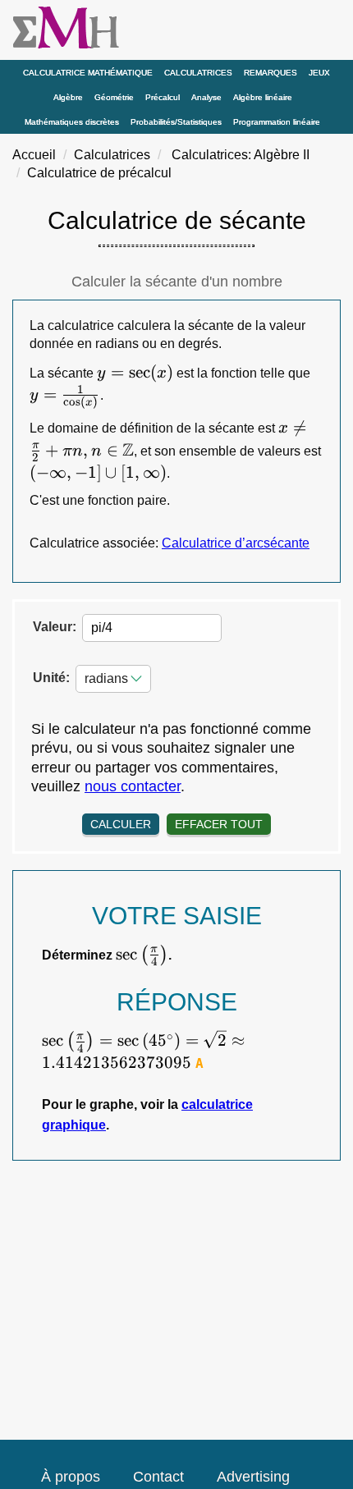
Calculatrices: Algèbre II (240, 155)
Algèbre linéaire (262, 97)
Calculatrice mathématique (88, 72)
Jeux (319, 72)
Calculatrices (198, 72)
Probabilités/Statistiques (176, 121)
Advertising (253, 1476)
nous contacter (133, 786)
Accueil (34, 155)
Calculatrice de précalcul (99, 173)
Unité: (51, 678)
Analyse (206, 97)
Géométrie (114, 97)
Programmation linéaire (276, 121)
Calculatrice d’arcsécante (235, 543)
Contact (158, 1476)
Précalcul (162, 97)
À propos (70, 1476)
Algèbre (68, 97)
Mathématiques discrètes (72, 121)
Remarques (270, 72)
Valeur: (54, 627)
